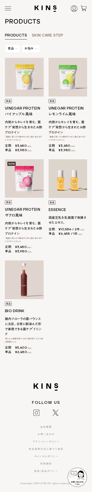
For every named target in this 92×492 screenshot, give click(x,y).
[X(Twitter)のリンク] (55, 412)
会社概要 (46, 427)
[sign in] (75, 8)
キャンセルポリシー (46, 456)
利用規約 (46, 464)
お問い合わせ (46, 434)
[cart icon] (84, 8)
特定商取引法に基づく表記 (46, 449)
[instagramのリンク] (36, 412)
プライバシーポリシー (46, 442)
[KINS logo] (46, 8)
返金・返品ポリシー (46, 471)
